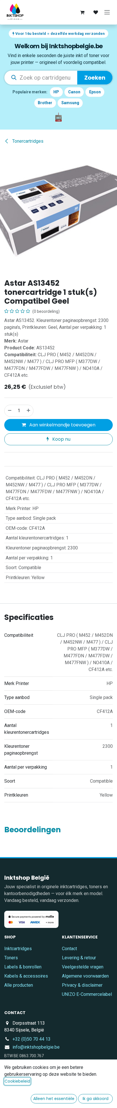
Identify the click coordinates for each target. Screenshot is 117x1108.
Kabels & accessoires (26, 976)
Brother (45, 102)
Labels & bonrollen (22, 967)
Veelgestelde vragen (82, 967)
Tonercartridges (27, 141)
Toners (11, 957)
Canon (74, 92)
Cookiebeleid (17, 1081)
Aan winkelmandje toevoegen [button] (61, 425)
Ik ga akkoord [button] (95, 1098)
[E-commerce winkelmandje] (82, 12)
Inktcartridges (18, 948)
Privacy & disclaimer (82, 985)
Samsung (70, 102)
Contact (69, 948)
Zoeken (94, 78)
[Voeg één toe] (29, 410)
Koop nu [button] (60, 439)
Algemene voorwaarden (85, 976)
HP (56, 92)
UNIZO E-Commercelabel (87, 994)
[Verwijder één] (9, 410)
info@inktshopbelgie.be (36, 1047)
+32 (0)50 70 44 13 (31, 1039)
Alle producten (18, 985)
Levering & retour (79, 957)
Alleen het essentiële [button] (53, 1098)
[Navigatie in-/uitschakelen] (107, 12)
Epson (95, 92)
